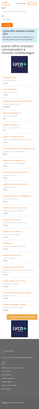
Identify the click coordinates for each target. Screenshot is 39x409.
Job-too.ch (6, 402)
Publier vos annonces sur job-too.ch (12, 368)
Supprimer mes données (9, 385)
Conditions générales (8, 378)
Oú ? (3, 16)
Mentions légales (7, 382)
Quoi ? (4, 8)
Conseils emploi (6, 371)
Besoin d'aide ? (6, 389)
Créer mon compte (20, 3)
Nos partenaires (6, 375)
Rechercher (7, 25)
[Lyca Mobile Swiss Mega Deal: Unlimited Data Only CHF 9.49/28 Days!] (20, 64)
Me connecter (32, 3)
